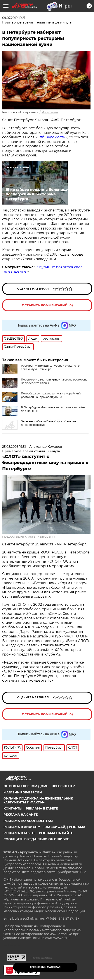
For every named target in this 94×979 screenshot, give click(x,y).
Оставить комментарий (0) (47, 305)
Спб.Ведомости (51, 137)
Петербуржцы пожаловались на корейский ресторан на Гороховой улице (51, 395)
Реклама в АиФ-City (21, 827)
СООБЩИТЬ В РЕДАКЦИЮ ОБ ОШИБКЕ (36, 839)
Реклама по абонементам (28, 821)
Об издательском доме (25, 786)
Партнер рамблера (41, 957)
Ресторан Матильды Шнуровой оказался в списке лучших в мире (50, 367)
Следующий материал (45, 967)
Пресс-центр (63, 786)
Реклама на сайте (20, 814)
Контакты (12, 808)
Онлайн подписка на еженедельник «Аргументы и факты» (38, 800)
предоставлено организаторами (28, 536)
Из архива (50, 112)
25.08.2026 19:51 (14, 447)
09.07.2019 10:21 (13, 18)
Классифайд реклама (64, 827)
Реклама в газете (42, 808)
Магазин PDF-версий (22, 792)
